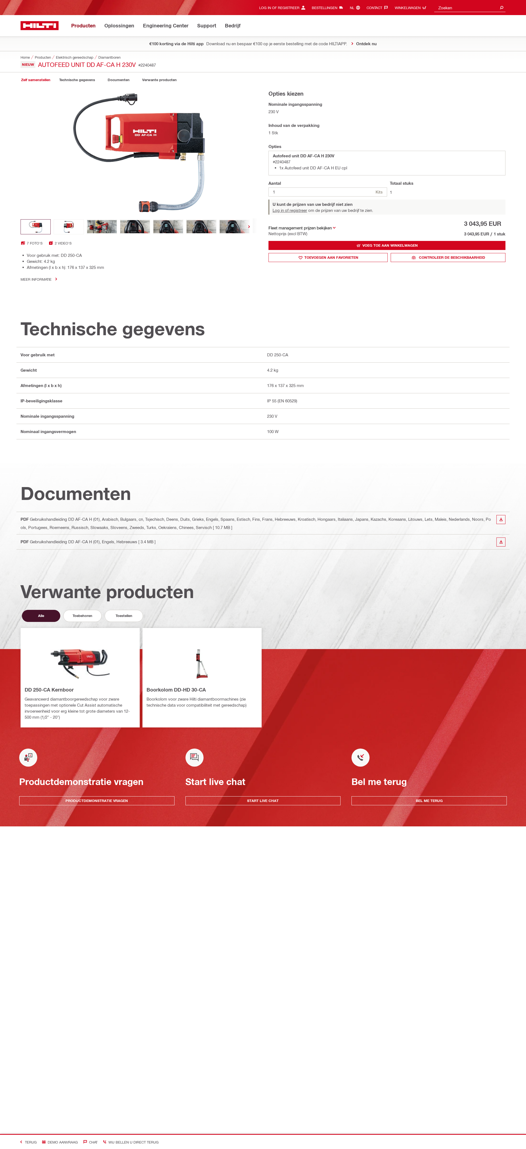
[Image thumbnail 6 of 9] (201, 226)
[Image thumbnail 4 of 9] (135, 226)
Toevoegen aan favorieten (331, 257)
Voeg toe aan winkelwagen (390, 245)
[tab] (35, 79)
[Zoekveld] (501, 7)
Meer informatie (36, 279)
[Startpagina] (40, 25)
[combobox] (469, 7)
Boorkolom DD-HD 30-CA (176, 690)
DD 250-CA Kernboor (49, 690)
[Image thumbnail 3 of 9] (102, 226)
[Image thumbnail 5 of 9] (168, 226)
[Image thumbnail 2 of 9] (69, 226)
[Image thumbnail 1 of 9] (36, 226)
